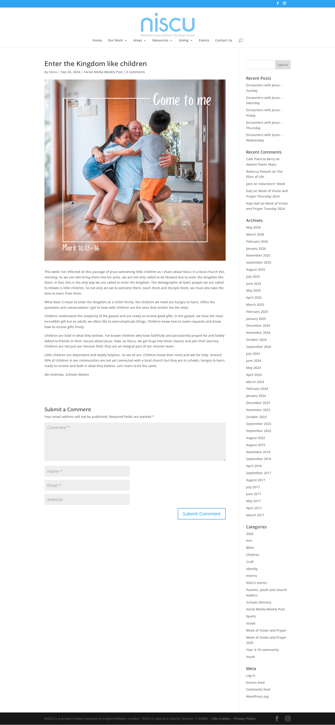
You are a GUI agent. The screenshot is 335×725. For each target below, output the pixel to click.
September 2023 (258, 424)
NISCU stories (256, 583)
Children (252, 555)
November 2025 (258, 255)
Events (204, 40)
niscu (53, 72)
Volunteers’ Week (271, 184)
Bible (250, 547)
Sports (251, 616)
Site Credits (221, 718)
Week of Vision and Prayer (266, 630)
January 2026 (256, 248)
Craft (250, 562)
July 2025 (253, 276)
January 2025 (256, 318)
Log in (250, 675)
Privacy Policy (244, 718)
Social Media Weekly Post (103, 72)
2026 (249, 534)
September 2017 (258, 473)
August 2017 (255, 480)
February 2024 (257, 388)
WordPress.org (257, 696)
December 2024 (258, 325)
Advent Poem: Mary (261, 164)
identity (252, 569)
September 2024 (258, 347)
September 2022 (258, 431)
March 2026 (255, 234)
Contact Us (223, 40)
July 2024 (253, 353)
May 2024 (253, 367)
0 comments (135, 72)
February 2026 (257, 241)
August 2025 (255, 269)
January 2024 (256, 395)
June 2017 (253, 494)
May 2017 (253, 501)
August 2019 (255, 445)
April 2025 (254, 297)
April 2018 (254, 466)
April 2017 (254, 508)
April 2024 (254, 375)
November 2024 (258, 332)
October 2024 (256, 339)
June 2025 (253, 283)
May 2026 (253, 227)
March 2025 (255, 304)
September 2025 (258, 262)
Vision (250, 623)
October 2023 (256, 417)
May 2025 (253, 290)
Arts (249, 540)
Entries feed (255, 682)
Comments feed (258, 689)
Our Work (115, 40)
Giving (183, 40)
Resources (160, 40)
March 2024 (255, 382)
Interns (251, 575)
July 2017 (253, 487)
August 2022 (255, 438)
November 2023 (258, 410)
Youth (250, 657)
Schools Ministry (258, 602)
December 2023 (258, 403)
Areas (137, 40)
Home (97, 40)
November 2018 (258, 452)
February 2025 (257, 311)
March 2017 (255, 515)
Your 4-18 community (262, 650)
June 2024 (253, 360)
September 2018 (258, 459)
